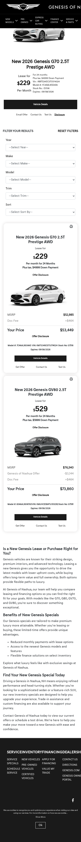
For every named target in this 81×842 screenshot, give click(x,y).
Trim (9, 188)
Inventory (32, 752)
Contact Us (70, 759)
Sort (8, 204)
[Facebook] (73, 800)
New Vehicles (31, 759)
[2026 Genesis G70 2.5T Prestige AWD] (40, 293)
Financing (52, 752)
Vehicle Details (40, 104)
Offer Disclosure (40, 275)
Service (14, 752)
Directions (69, 765)
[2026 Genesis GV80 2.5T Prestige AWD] (40, 446)
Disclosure (59, 115)
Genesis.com (70, 770)
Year (8, 140)
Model (10, 172)
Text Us (61, 367)
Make (9, 156)
